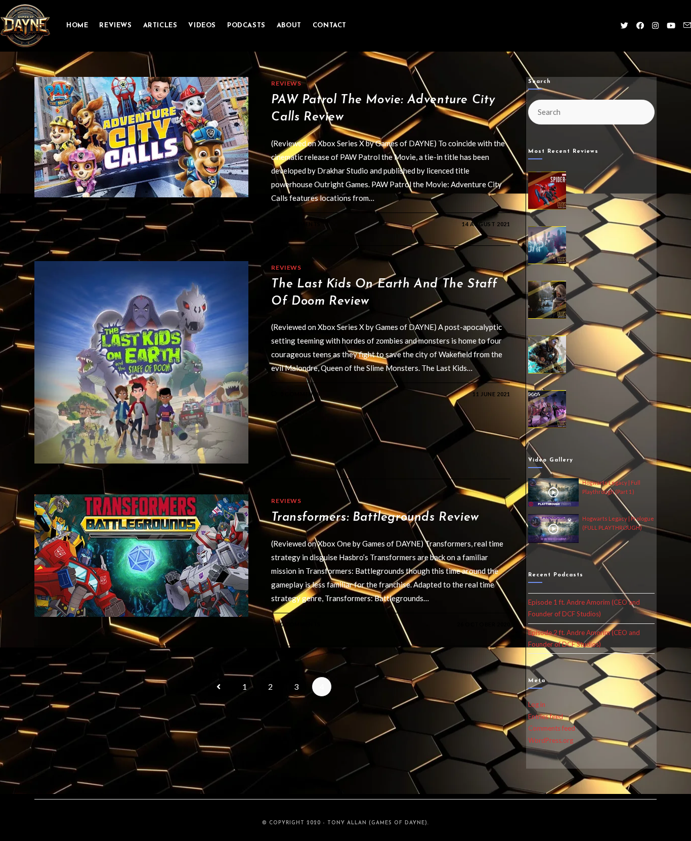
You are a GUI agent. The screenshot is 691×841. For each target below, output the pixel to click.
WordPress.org (550, 740)
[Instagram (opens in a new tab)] (655, 25)
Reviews (286, 83)
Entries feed (545, 716)
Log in (536, 704)
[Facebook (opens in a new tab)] (640, 25)
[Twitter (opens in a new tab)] (624, 25)
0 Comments (300, 224)
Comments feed (551, 728)
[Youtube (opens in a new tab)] (671, 25)
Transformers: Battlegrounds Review (375, 518)
